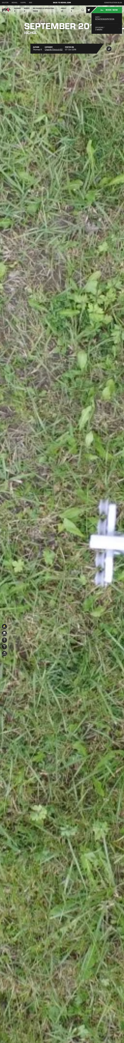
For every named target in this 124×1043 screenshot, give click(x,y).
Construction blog (113, 2)
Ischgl (15, 2)
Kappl (23, 2)
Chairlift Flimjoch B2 (53, 49)
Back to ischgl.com (62, 2)
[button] (82, 10)
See (30, 2)
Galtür (5, 2)
